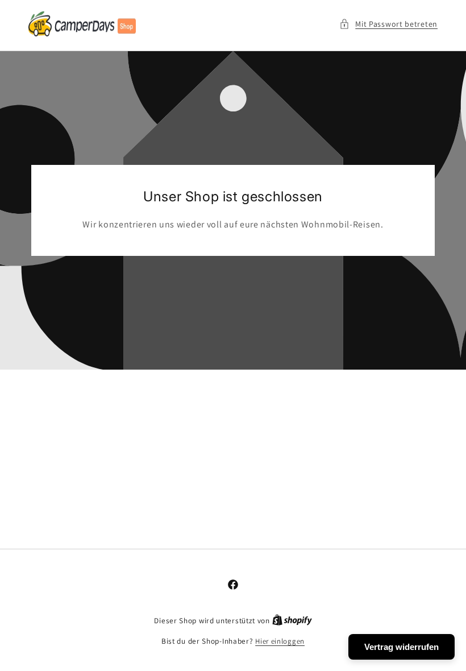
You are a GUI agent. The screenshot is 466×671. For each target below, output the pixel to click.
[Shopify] (292, 621)
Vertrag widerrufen (401, 647)
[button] (388, 24)
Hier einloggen (280, 641)
